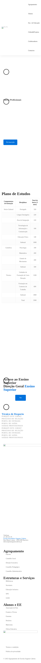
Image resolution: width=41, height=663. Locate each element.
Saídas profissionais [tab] (12, 426)
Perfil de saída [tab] (9, 423)
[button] (20, 398)
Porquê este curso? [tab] (12, 416)
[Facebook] (4, 544)
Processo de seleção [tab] (12, 419)
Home (4, 62)
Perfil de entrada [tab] (11, 421)
